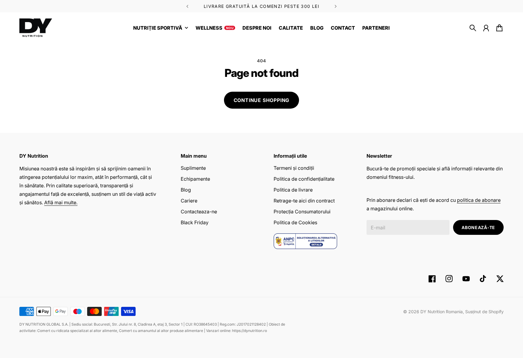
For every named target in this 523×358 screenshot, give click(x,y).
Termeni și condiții (294, 168)
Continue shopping (262, 100)
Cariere (189, 201)
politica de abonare (479, 200)
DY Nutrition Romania (441, 311)
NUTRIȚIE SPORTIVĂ (157, 28)
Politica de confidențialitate (304, 179)
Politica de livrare (293, 190)
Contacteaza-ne (199, 212)
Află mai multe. (60, 202)
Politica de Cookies (295, 222)
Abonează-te (478, 227)
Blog (186, 190)
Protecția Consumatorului (302, 212)
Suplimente (193, 168)
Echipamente (195, 179)
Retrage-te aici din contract (304, 201)
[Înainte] (187, 6)
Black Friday (195, 222)
